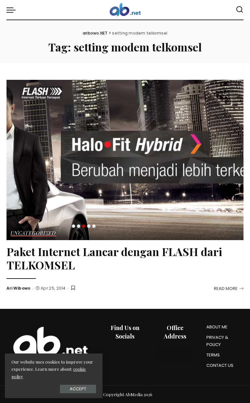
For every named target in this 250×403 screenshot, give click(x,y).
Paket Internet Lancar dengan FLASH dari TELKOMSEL (114, 258)
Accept (78, 389)
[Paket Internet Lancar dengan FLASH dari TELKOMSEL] (125, 160)
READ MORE (226, 288)
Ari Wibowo (19, 288)
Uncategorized (33, 233)
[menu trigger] (13, 10)
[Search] (239, 10)
